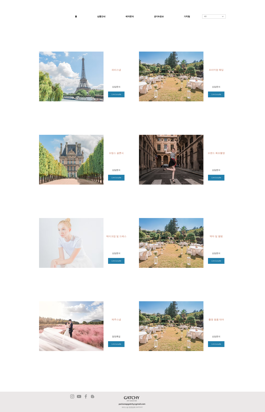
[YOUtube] (79, 396)
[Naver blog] (92, 396)
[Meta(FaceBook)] (85, 396)
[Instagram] (72, 396)
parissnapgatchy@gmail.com (132, 404)
